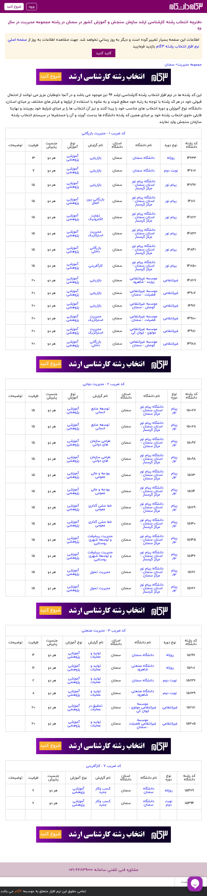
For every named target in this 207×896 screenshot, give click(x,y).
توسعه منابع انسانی (100, 410)
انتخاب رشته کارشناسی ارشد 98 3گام (185, 6)
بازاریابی (95, 158)
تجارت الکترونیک (95, 217)
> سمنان (171, 64)
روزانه (171, 158)
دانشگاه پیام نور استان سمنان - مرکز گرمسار (143, 184)
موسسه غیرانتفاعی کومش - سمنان (143, 305)
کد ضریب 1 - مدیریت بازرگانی (103, 133)
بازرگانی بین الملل (95, 201)
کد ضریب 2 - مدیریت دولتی (104, 384)
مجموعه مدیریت (189, 64)
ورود (31, 6)
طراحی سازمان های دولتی (100, 442)
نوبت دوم (171, 170)
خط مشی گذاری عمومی (100, 507)
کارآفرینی (95, 266)
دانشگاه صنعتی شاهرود (142, 667)
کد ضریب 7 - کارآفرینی (103, 766)
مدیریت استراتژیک (95, 233)
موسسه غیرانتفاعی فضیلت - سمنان (143, 292)
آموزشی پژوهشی (72, 157)
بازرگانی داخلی (95, 249)
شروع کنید (14, 6)
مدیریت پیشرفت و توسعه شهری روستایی (100, 539)
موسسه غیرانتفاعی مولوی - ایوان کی (143, 330)
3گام (18, 891)
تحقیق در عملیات (95, 707)
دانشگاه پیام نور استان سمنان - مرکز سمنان (151, 410)
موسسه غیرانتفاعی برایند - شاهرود (143, 280)
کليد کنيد (103, 53)
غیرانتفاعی (170, 280)
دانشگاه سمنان (143, 158)
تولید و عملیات (95, 655)
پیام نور (171, 185)
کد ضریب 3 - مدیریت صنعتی (104, 630)
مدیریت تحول (100, 572)
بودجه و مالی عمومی (100, 475)
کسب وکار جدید (103, 790)
